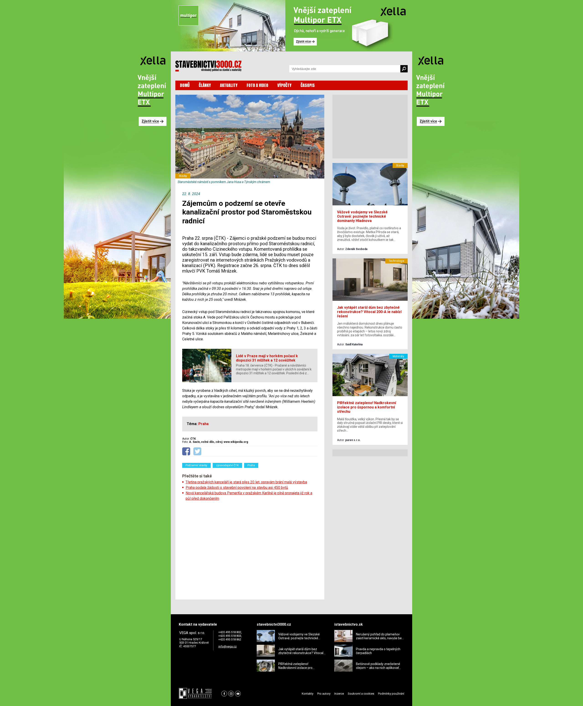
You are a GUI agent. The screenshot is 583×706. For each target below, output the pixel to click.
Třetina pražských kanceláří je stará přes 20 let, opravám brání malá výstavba (246, 482)
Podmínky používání (391, 693)
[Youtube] (238, 693)
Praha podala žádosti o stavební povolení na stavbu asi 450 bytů (237, 487)
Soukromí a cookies (361, 693)
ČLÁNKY (205, 85)
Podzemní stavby (196, 465)
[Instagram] (231, 693)
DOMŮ (185, 85)
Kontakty (307, 693)
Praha (251, 465)
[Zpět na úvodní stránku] (208, 66)
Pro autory (323, 693)
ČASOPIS (308, 85)
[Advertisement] (249, 548)
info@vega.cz (227, 646)
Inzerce (339, 693)
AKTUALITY (229, 85)
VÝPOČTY (284, 85)
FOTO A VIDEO (257, 85)
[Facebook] (224, 693)
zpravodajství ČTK (227, 465)
